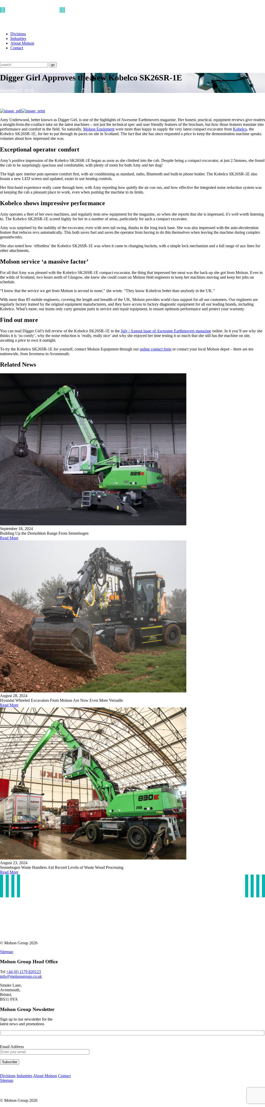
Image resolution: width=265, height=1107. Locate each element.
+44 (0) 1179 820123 (23, 972)
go (53, 65)
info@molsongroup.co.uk (21, 976)
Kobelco (240, 129)
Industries (18, 38)
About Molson (22, 43)
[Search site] (3, 59)
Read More (9, 538)
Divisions (18, 34)
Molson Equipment (98, 129)
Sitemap (6, 952)
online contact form (155, 349)
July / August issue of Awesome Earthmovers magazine (166, 331)
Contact (16, 48)
